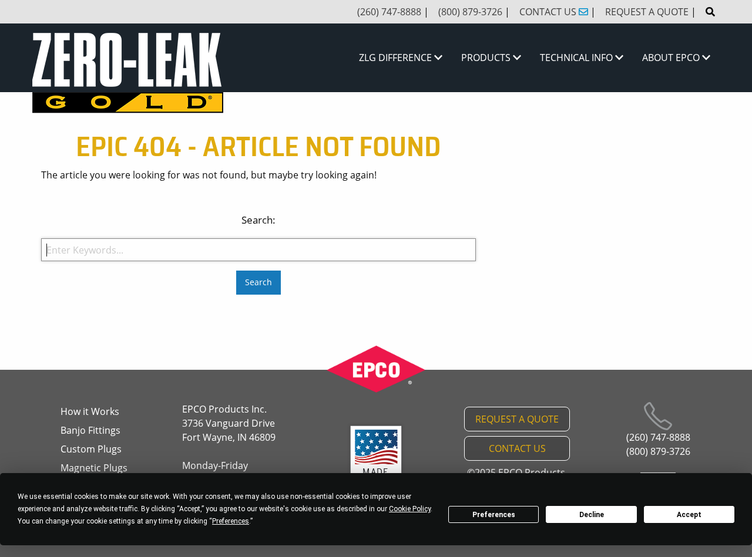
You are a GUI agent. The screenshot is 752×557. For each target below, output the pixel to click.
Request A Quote (647, 11)
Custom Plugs (91, 449)
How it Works (90, 411)
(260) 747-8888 (389, 11)
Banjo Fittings (90, 430)
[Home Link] (127, 73)
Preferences (493, 515)
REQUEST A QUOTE (517, 419)
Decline (591, 515)
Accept (689, 515)
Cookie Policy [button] (410, 509)
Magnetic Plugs (94, 467)
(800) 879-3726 (470, 11)
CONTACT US (517, 448)
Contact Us (549, 11)
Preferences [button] (230, 521)
